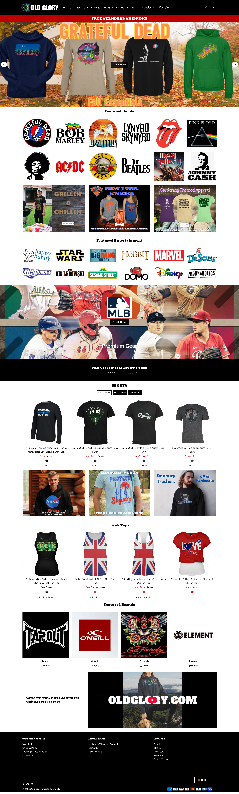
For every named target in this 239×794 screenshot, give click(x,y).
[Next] (235, 64)
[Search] (206, 7)
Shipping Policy (29, 748)
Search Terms (161, 759)
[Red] (192, 592)
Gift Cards (93, 748)
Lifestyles (163, 7)
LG (46, 597)
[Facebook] (23, 784)
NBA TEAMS (104, 393)
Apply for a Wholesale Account (103, 744)
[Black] (46, 461)
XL (49, 597)
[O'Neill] (95, 635)
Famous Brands (126, 7)
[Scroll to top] (234, 787)
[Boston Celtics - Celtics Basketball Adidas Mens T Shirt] (95, 422)
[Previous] (4, 64)
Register (158, 748)
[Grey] (192, 461)
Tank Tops (119, 525)
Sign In (157, 744)
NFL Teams (135, 393)
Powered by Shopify (50, 789)
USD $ (204, 780)
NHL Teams (120, 393)
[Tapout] (45, 635)
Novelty (147, 7)
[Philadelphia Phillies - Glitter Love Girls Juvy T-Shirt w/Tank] (192, 553)
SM (46, 466)
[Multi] (144, 461)
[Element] (193, 635)
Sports (81, 7)
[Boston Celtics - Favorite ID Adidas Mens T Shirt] (192, 422)
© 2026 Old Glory (31, 789)
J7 (191, 597)
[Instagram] (32, 784)
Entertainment (100, 7)
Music (67, 7)
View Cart (159, 752)
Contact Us (27, 755)
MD (96, 466)
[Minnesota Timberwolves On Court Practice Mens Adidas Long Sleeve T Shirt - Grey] (46, 422)
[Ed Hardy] (144, 635)
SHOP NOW (119, 64)
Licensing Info (95, 752)
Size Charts (27, 744)
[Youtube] (27, 784)
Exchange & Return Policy (34, 752)
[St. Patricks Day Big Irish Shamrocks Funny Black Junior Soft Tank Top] (46, 553)
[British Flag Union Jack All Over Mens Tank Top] (95, 553)
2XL (146, 466)
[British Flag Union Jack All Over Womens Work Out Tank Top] (143, 553)
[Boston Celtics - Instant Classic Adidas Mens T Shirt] (143, 422)
